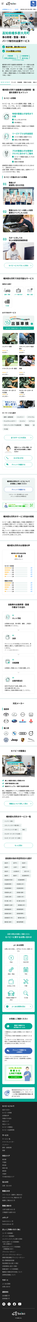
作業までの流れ (7, 1118)
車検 (23, 829)
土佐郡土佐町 (8, 896)
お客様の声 (5, 1115)
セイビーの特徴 (7, 1113)
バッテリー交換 (9, 821)
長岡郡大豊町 (20, 892)
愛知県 (4, 1171)
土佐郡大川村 (20, 896)
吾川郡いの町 (8, 901)
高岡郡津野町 (20, 913)
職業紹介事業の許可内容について (12, 1272)
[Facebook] (14, 1305)
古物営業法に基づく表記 (9, 1266)
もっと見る (18, 845)
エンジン (22, 421)
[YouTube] (19, 1305)
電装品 (27, 425)
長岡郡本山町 (8, 892)
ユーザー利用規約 (7, 1233)
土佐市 (15, 867)
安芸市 (23, 863)
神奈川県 (5, 1168)
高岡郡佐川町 (21, 905)
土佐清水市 (16, 871)
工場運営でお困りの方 (9, 1212)
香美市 (15, 875)
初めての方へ (6, 1110)
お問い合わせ (6, 1287)
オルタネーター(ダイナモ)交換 (12, 834)
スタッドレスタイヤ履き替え (12, 825)
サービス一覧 (6, 1139)
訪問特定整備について (9, 1275)
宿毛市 (6, 871)
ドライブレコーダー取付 (11, 829)
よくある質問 (6, 1284)
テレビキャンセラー (10, 421)
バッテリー (20, 417)
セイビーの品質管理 (8, 1130)
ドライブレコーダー (8, 1142)
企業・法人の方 (7, 1186)
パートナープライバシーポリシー (12, 1255)
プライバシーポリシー (9, 1252)
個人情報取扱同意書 (8, 1260)
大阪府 (4, 1174)
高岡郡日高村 (8, 913)
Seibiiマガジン (6, 1221)
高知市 (6, 863)
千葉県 (4, 1162)
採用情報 (5, 1298)
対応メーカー (6, 1124)
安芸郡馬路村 (8, 888)
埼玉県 (4, 1165)
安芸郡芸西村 (20, 888)
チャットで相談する (18, 464)
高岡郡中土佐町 (9, 905)
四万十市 (26, 871)
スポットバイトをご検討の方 (11, 1197)
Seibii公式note (6, 1224)
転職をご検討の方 (7, 1200)
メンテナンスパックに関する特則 (12, 1239)
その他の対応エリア (8, 1177)
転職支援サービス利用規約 (10, 1269)
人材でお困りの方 (7, 1209)
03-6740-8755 (18, 458)
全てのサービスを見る (18, 437)
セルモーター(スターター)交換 (12, 838)
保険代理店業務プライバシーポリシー (13, 1257)
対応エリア (5, 1121)
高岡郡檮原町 (20, 909)
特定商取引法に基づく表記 (10, 1263)
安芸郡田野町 (21, 880)
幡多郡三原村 (8, 922)
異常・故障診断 (8, 417)
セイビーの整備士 (7, 1127)
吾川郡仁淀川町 (21, 901)
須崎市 (23, 867)
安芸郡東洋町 (25, 875)
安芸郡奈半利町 (9, 880)
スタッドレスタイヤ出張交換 (12, 425)
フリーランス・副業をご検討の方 (12, 1195)
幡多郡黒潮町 (20, 922)
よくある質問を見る (18, 1006)
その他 (6, 429)
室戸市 (15, 863)
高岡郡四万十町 (9, 918)
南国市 (6, 867)
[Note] (3, 1305)
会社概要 (5, 1296)
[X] (9, 1305)
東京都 (4, 1159)
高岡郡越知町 (8, 909)
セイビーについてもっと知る (18, 265)
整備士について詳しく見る (18, 803)
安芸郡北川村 (20, 884)
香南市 (6, 875)
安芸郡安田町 (8, 884)
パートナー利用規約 (8, 1236)
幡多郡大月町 (21, 918)
